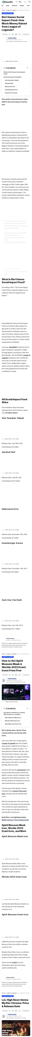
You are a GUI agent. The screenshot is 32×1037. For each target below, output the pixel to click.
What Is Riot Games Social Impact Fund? (14, 73)
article (14, 962)
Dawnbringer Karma (11, 89)
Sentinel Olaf (9, 83)
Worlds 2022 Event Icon (12, 721)
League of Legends (8, 13)
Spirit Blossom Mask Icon (13, 717)
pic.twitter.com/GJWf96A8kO (15, 242)
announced (21, 770)
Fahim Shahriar (12, 38)
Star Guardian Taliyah (12, 80)
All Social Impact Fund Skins (13, 77)
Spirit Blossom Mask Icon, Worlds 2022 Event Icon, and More (14, 713)
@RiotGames (9, 237)
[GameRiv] (7, 2)
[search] (17, 2)
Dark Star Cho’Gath (11, 93)
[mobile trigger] (28, 2)
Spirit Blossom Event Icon (13, 724)
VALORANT (13, 347)
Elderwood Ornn (10, 86)
